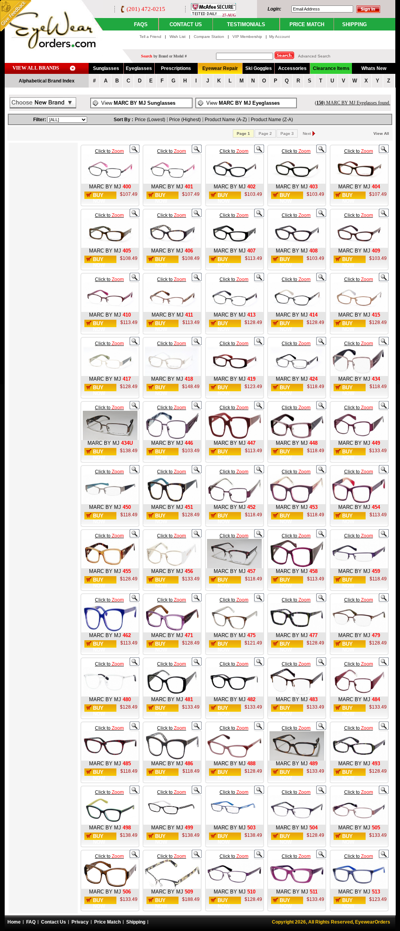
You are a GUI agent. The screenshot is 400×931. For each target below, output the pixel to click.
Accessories (292, 68)
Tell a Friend (150, 36)
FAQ (31, 922)
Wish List (178, 36)
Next (307, 133)
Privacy (80, 922)
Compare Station (209, 36)
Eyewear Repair (220, 68)
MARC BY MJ (105, 187)
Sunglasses (106, 68)
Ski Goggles (258, 68)
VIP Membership (247, 36)
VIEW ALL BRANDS (35, 68)
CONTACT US (186, 24)
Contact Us (53, 922)
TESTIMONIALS (246, 24)
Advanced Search (314, 56)
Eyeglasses (139, 68)
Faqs (141, 24)
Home (14, 922)
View (138, 103)
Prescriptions (176, 68)
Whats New (373, 68)
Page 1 (243, 133)
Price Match (107, 922)
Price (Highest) (185, 119)
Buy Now (99, 198)
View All (381, 133)
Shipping (135, 922)
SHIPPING (354, 24)
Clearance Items (331, 68)
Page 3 (287, 133)
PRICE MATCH (306, 24)
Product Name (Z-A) (272, 119)
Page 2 (265, 133)
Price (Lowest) (150, 119)
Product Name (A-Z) (226, 119)
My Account (279, 36)
